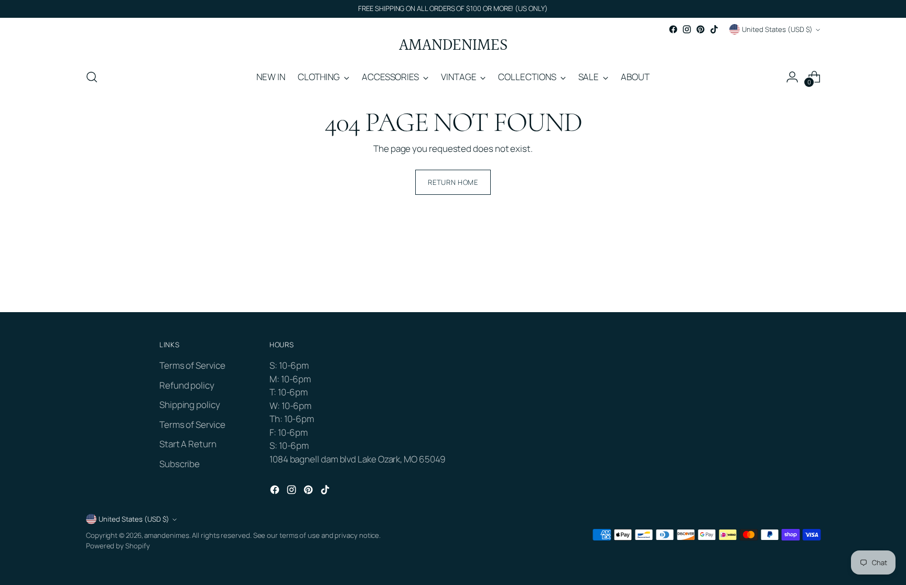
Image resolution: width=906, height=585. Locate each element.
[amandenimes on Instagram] (687, 29)
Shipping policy (189, 405)
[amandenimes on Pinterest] (700, 29)
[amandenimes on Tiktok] (714, 29)
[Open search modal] (91, 77)
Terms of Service (192, 365)
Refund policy (186, 385)
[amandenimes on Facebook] (673, 29)
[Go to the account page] (792, 77)
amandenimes (166, 535)
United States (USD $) (777, 29)
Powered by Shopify (117, 545)
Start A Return (188, 444)
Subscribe (179, 464)
